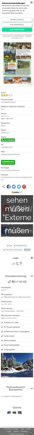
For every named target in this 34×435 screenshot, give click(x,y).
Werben (16, 431)
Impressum (23, 431)
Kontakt (28, 429)
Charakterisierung (20, 245)
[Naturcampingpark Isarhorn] (17, 379)
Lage (10, 245)
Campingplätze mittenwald (18, 36)
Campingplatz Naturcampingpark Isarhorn (23, 426)
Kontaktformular (8, 162)
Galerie (28, 250)
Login (22, 429)
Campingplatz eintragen (10, 429)
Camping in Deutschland (7, 35)
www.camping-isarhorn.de (10, 170)
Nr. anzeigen (9, 140)
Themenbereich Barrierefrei (13, 250)
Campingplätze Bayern (19, 35)
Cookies (9, 431)
